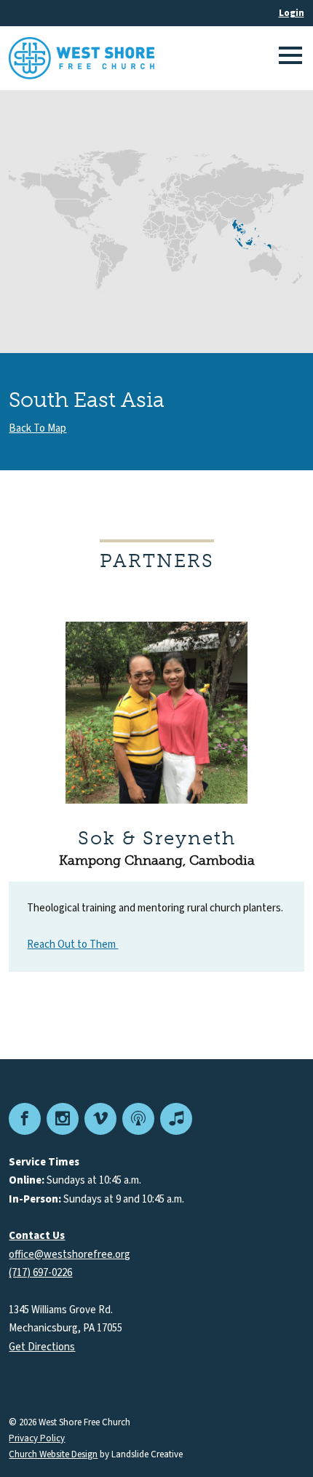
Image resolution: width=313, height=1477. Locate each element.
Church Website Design (53, 1454)
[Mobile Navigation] (288, 58)
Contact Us (37, 1235)
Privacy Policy (37, 1439)
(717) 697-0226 (40, 1272)
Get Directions (42, 1347)
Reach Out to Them (72, 944)
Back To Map (37, 428)
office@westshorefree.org (69, 1254)
